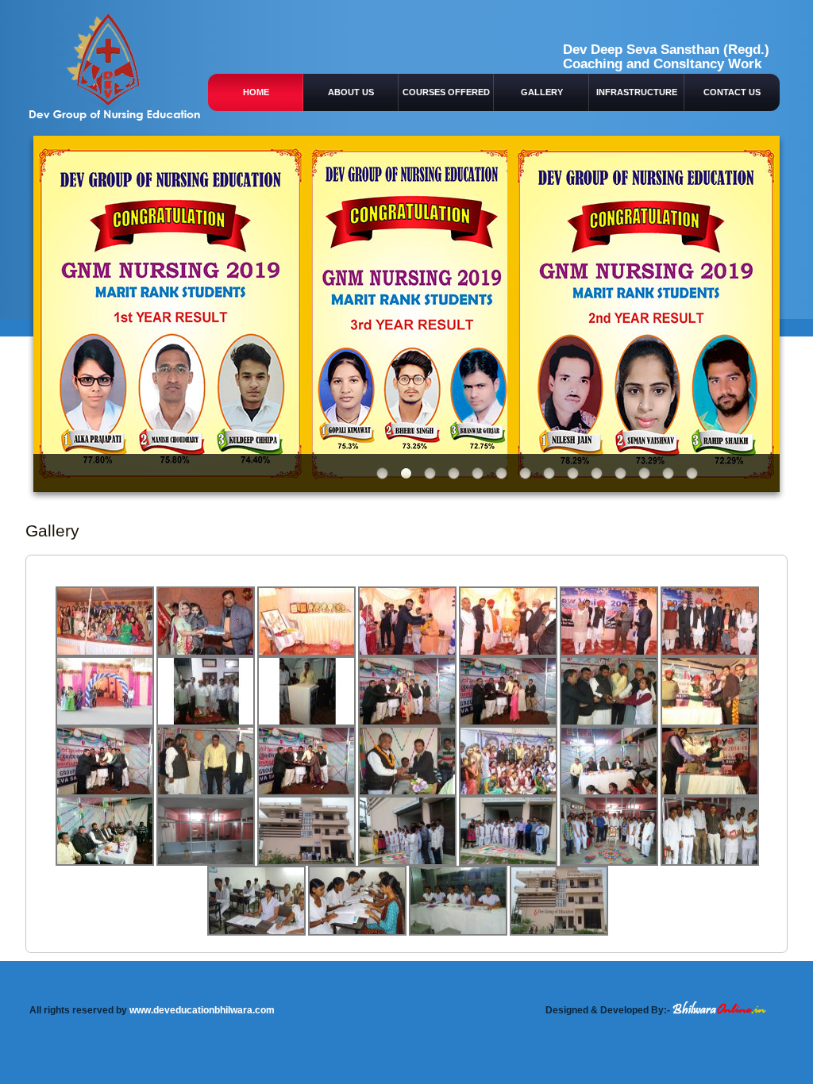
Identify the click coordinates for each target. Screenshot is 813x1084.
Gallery (542, 92)
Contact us (732, 92)
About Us (351, 92)
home (256, 92)
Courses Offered (446, 92)
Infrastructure (636, 92)
